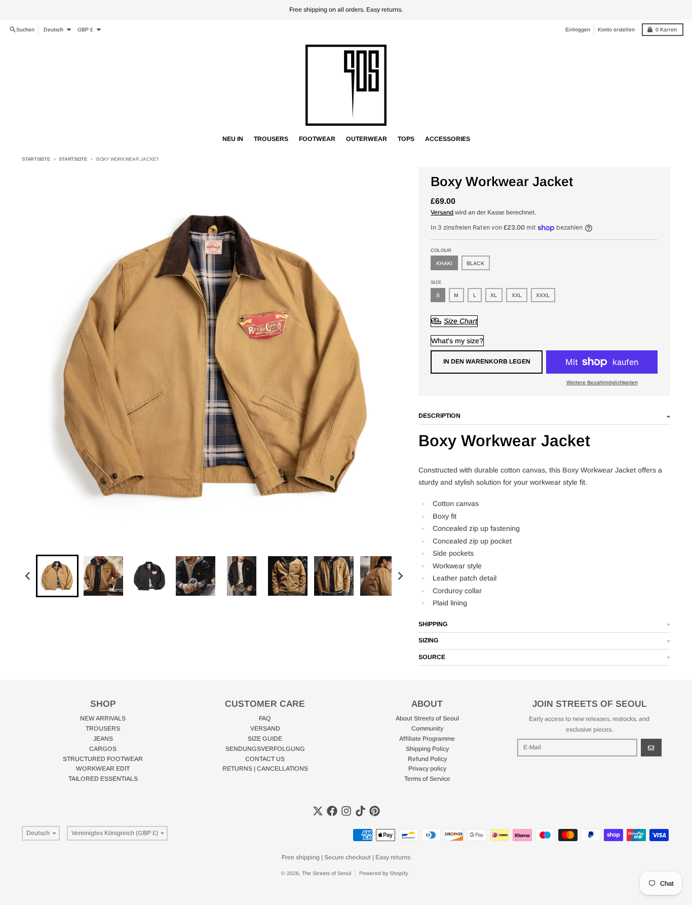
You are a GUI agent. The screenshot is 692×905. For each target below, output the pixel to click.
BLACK (475, 263)
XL (493, 295)
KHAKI (444, 263)
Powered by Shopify (383, 873)
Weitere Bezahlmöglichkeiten (602, 382)
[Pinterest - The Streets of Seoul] (374, 811)
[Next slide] (400, 576)
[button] (57, 576)
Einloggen (577, 29)
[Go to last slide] (28, 576)
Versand (442, 212)
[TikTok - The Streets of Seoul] (360, 811)
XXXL (543, 295)
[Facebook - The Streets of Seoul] (332, 811)
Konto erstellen (616, 29)
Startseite (36, 159)
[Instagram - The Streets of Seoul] (346, 811)
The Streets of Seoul (327, 873)
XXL (517, 295)
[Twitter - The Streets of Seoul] (318, 811)
